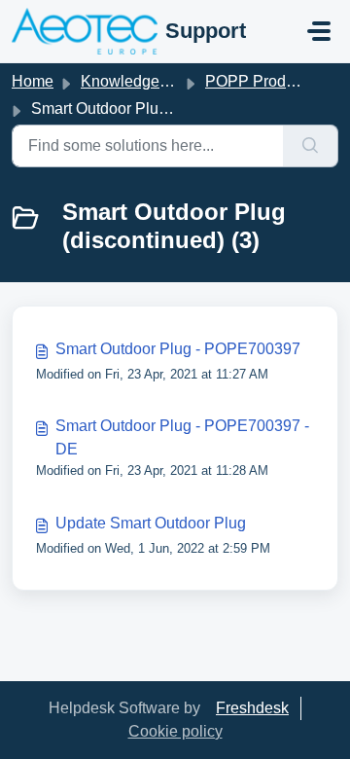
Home (32, 81)
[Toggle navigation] (318, 31)
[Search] (310, 146)
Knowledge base (139, 81)
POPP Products (259, 81)
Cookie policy (175, 731)
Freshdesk (252, 708)
